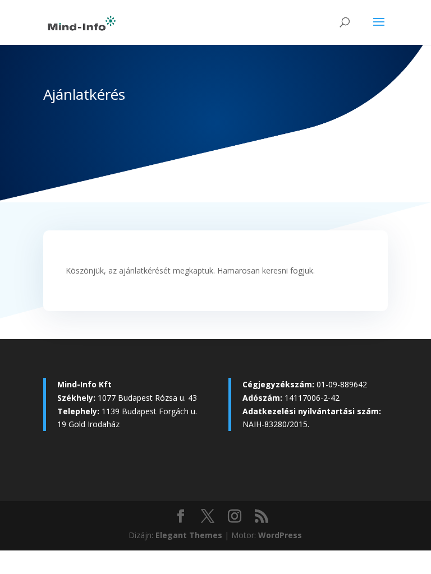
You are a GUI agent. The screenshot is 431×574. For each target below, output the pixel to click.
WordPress (280, 535)
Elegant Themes (188, 535)
